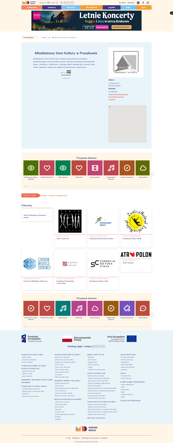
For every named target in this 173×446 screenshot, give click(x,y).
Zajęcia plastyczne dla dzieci (97, 404)
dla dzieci (71, 7)
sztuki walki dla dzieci (62, 372)
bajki (128, 7)
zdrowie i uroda (27, 374)
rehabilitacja (125, 362)
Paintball (57, 417)
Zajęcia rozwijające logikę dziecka (99, 383)
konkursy (52, 7)
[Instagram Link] (138, 2)
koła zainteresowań (94, 393)
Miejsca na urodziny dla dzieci (65, 396)
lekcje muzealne (27, 362)
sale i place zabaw (61, 404)
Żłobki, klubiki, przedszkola (132, 382)
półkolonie (25, 394)
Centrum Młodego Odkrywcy (35, 281)
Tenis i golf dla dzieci (62, 370)
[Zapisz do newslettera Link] (148, 2)
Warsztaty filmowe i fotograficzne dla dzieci (102, 412)
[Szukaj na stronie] (55, 2)
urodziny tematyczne (62, 383)
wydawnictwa (92, 362)
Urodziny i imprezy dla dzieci (67, 381)
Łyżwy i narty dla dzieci (62, 367)
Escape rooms (60, 412)
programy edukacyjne (29, 360)
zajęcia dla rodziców (28, 371)
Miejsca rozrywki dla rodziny (67, 399)
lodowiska (58, 409)
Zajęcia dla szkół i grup (32, 355)
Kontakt (122, 3)
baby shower (59, 386)
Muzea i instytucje (62, 236)
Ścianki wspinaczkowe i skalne (65, 414)
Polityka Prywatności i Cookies (94, 438)
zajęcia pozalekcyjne (58, 195)
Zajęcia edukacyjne (96, 373)
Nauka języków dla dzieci (96, 376)
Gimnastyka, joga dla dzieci (64, 360)
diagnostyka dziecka (127, 367)
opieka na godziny (127, 394)
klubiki (123, 397)
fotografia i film (126, 376)
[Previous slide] (21, 174)
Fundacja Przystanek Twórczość (65, 282)
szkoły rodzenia (27, 376)
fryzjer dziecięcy (126, 378)
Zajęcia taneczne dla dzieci (97, 414)
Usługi (123, 373)
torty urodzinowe (60, 391)
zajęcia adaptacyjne (127, 384)
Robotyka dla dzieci (94, 386)
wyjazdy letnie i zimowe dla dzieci (33, 391)
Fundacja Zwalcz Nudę (132, 238)
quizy (143, 7)
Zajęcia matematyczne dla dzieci (99, 378)
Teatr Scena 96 (62, 238)
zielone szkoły (26, 357)
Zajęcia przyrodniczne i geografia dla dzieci (102, 388)
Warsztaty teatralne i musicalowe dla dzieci (102, 409)
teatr (45, 195)
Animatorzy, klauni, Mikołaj (63, 393)
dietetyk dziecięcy (127, 360)
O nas (68, 438)
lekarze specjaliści (127, 365)
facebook (112, 99)
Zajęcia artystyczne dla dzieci (101, 402)
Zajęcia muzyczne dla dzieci (97, 407)
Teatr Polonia (128, 263)
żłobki (123, 392)
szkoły (123, 387)
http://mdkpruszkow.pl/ (116, 97)
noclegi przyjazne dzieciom (31, 389)
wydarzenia (32, 7)
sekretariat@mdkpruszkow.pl (118, 94)
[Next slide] (152, 174)
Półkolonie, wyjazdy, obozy (32, 278)
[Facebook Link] (143, 2)
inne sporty (58, 375)
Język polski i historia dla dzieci (98, 381)
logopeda (124, 370)
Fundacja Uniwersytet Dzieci (101, 238)
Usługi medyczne (128, 355)
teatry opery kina (93, 365)
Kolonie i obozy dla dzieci (30, 396)
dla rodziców (91, 7)
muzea (90, 367)
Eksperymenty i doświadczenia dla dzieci (101, 391)
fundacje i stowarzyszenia (98, 236)
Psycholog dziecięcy (127, 357)
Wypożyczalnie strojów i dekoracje (66, 388)
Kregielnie (58, 419)
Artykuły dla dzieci (96, 418)
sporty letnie (59, 365)
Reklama (130, 3)
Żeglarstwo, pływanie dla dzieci (65, 362)
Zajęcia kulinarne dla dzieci (97, 398)
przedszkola (125, 389)
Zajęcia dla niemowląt (130, 401)
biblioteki (91, 357)
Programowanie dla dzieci (96, 396)
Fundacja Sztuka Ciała (99, 281)
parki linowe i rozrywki (62, 402)
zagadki (111, 7)
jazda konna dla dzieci (62, 357)
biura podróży (59, 407)
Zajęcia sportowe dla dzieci (67, 355)
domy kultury (92, 360)
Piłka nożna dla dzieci (62, 377)
